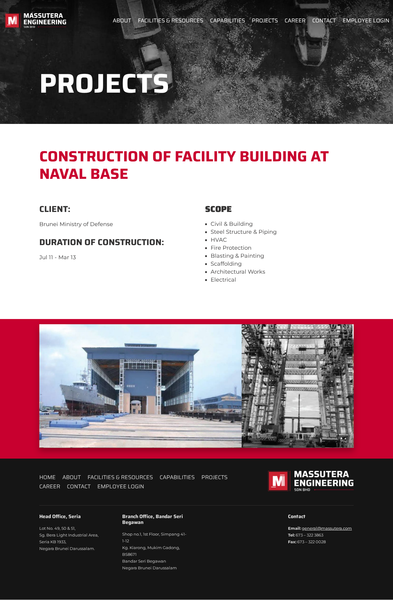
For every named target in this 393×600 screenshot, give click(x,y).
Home (47, 478)
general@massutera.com (327, 528)
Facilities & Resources (170, 21)
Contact (324, 21)
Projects (265, 21)
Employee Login (366, 21)
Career (295, 21)
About (122, 21)
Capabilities (227, 21)
